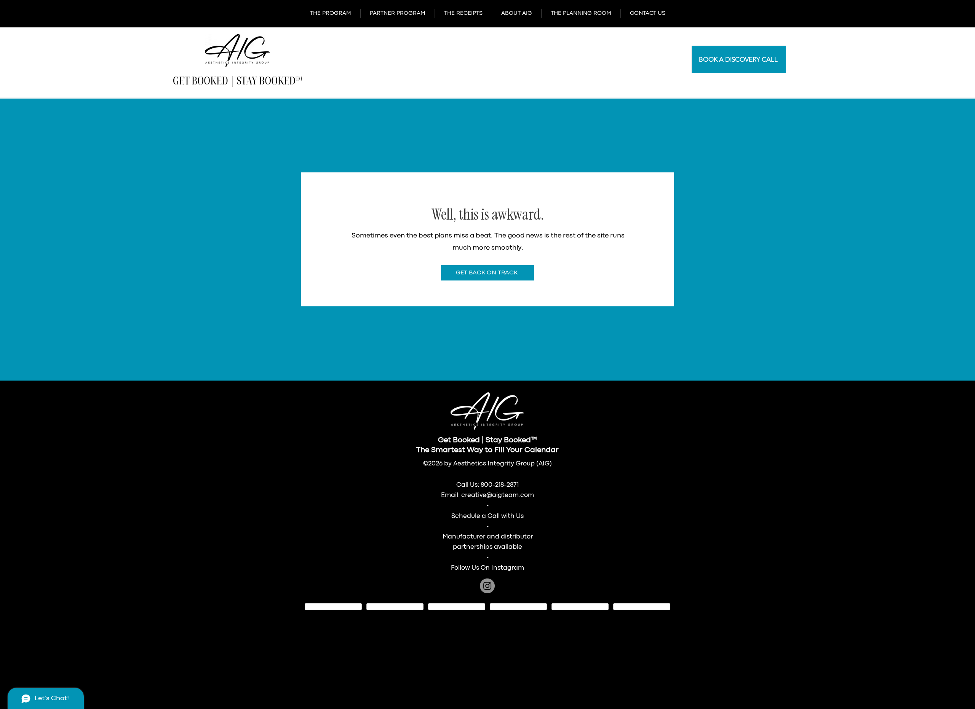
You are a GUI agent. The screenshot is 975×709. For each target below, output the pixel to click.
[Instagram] (487, 585)
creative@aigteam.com (497, 495)
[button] (330, 13)
